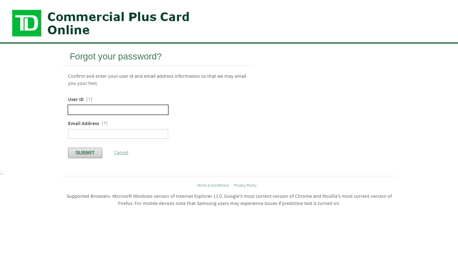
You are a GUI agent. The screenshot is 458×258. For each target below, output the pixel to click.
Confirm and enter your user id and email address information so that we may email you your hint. (157, 80)
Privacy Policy (245, 185)
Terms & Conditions (213, 185)
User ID (76, 99)
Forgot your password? (116, 56)
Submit (85, 153)
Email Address (83, 123)
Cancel (121, 152)
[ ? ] (89, 99)
